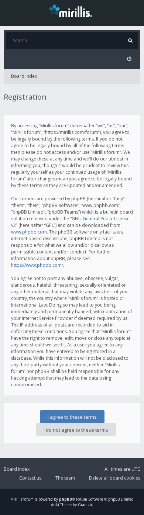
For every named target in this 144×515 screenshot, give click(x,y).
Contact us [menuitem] (30, 478)
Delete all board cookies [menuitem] (114, 478)
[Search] (130, 40)
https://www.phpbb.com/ (37, 265)
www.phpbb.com (29, 232)
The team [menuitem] (65, 478)
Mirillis (16, 499)
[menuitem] (129, 59)
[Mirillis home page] (72, 10)
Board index (24, 76)
